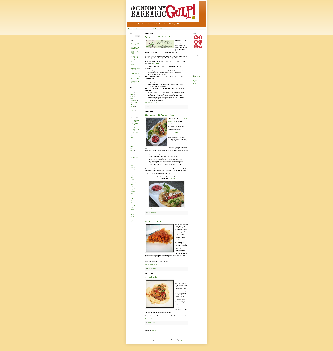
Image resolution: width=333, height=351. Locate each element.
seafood (132, 209)
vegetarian (133, 218)
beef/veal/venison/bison (135, 159)
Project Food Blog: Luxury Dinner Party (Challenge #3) (135, 58)
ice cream (133, 191)
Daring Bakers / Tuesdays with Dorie (148, 28)
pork (152, 214)
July (133, 106)
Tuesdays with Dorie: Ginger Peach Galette (135, 82)
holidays (132, 189)
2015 (132, 96)
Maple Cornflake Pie (153, 221)
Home (129, 28)
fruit (150, 214)
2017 (132, 92)
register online (155, 63)
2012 (132, 139)
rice (131, 202)
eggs (132, 184)
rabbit (132, 200)
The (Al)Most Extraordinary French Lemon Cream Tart (135, 68)
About (135, 28)
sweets (157, 269)
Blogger (180, 340)
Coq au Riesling (151, 277)
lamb (132, 193)
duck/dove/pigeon (134, 182)
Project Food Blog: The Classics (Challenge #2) (135, 63)
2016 (132, 94)
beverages (133, 162)
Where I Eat (163, 28)
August (134, 104)
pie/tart (153, 269)
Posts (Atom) (153, 330)
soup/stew (133, 212)
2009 (132, 146)
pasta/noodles (133, 195)
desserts (150, 269)
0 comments (153, 106)
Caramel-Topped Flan (135, 78)
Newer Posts (148, 328)
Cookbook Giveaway (135, 76)
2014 (132, 98)
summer (132, 214)
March (133, 115)
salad (132, 204)
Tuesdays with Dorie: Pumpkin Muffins (135, 48)
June (133, 108)
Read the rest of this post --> (151, 102)
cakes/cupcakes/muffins (135, 169)
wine (132, 221)
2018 (132, 90)
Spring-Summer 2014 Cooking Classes (160, 36)
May (133, 110)
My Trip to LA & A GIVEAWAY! (135, 44)
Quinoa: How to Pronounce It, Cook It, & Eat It (135, 52)
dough (132, 179)
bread (132, 165)
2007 (132, 150)
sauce (132, 207)
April (133, 113)
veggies (132, 220)
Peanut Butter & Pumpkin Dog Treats (135, 72)
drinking (132, 181)
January (134, 135)
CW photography (134, 157)
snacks (132, 211)
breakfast (133, 167)
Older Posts (184, 328)
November (134, 102)
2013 (132, 137)
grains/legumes (134, 188)
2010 (132, 144)
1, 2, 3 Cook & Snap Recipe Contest (177, 119)
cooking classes (152, 107)
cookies (132, 174)
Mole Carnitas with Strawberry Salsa (159, 115)
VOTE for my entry (179, 132)
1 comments (153, 212)
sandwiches (133, 205)
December (134, 100)
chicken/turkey (151, 323)
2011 (132, 142)
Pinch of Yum (171, 178)
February (134, 117)
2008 (132, 148)
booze (132, 163)
